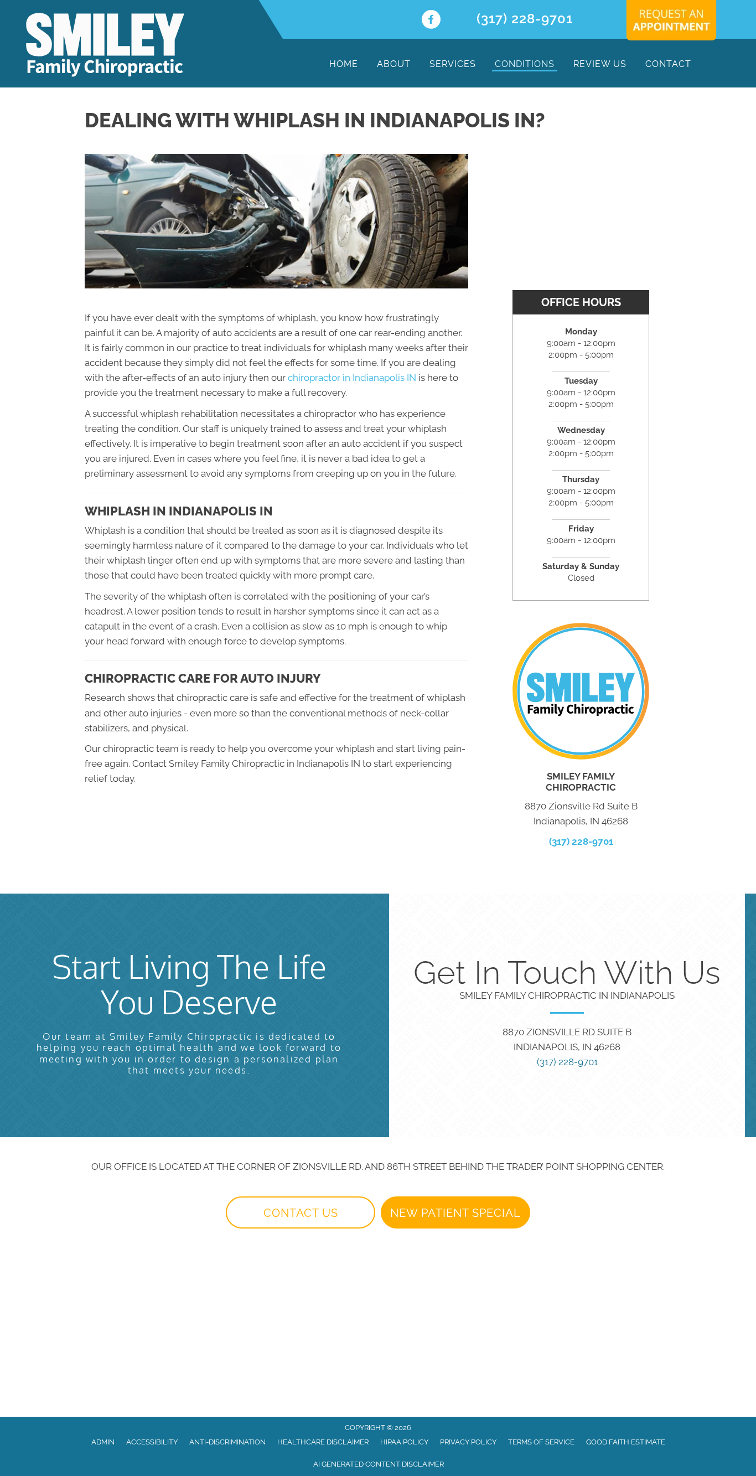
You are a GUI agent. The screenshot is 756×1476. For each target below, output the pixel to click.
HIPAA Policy (404, 1442)
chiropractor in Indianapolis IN (352, 377)
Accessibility (152, 1442)
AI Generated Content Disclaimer (378, 1464)
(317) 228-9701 (525, 19)
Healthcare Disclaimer (323, 1442)
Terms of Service (541, 1442)
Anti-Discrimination (227, 1442)
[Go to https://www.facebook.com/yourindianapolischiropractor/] (431, 20)
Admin (103, 1442)
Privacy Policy (468, 1442)
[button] (300, 1212)
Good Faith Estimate (625, 1442)
